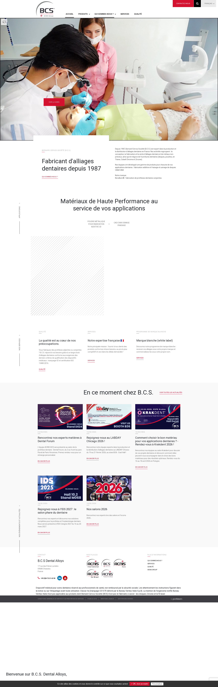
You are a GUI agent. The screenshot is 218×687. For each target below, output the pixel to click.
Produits (83, 14)
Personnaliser (157, 684)
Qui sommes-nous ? (104, 14)
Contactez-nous (183, 3)
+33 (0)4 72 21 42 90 (48, 578)
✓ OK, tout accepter (139, 684)
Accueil (69, 14)
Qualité (138, 14)
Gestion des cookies (125, 599)
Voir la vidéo (54, 102)
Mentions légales (107, 599)
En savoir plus (44, 461)
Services (124, 14)
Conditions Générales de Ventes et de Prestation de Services (61, 599)
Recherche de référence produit (197, 3)
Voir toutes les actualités (170, 392)
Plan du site (92, 599)
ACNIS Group (152, 570)
